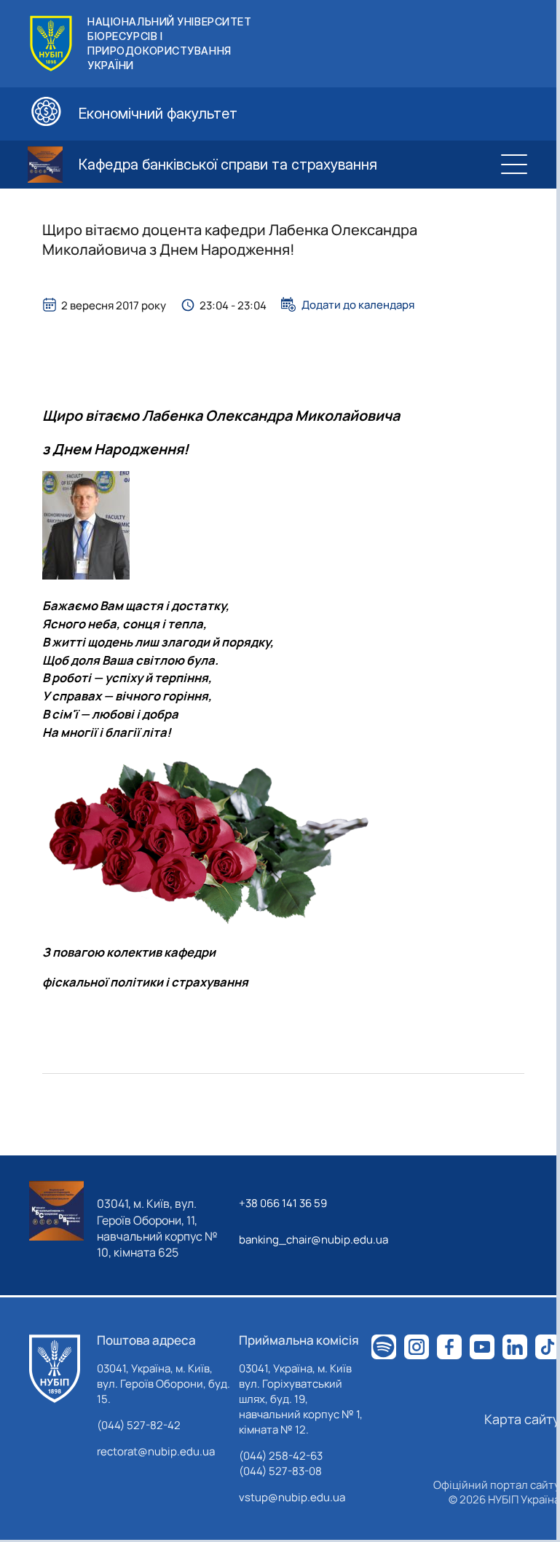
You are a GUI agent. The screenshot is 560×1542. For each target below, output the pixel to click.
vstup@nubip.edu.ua (292, 1497)
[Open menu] (514, 165)
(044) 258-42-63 (281, 1455)
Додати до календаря (357, 304)
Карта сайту (522, 1419)
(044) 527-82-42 (139, 1425)
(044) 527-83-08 (280, 1471)
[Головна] (54, 1369)
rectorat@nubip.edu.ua (156, 1451)
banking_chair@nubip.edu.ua (313, 1239)
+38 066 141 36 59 (283, 1203)
